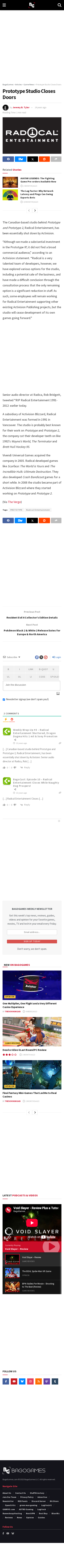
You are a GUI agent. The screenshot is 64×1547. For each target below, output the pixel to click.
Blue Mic (56, 1513)
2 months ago (30, 186)
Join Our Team (9, 1497)
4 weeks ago (31, 1011)
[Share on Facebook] (8, 159)
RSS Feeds (22, 1501)
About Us (7, 1493)
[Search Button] (59, 5)
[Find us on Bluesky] (22, 1381)
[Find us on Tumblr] (55, 1381)
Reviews (9, 1517)
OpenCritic (10, 1505)
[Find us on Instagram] (30, 1381)
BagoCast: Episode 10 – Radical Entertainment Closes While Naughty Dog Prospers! (36, 782)
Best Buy (43, 1513)
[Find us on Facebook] (6, 1381)
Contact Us (20, 1493)
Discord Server (39, 1501)
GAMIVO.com (9, 1509)
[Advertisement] (32, 45)
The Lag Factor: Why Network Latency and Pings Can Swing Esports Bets (36, 194)
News (19, 1517)
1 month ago (28, 1054)
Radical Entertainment (38, 510)
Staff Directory (37, 1493)
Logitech (41, 1509)
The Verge (14, 502)
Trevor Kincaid (13, 1011)
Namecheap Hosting (12, 1513)
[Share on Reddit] (44, 159)
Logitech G (46, 1505)
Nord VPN (30, 1513)
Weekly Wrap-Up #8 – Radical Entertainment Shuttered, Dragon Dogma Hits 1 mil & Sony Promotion (35, 733)
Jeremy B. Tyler (21, 107)
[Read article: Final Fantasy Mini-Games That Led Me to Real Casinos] (32, 1075)
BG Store (54, 1501)
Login (58, 657)
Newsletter (8, 1501)
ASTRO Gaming (26, 1509)
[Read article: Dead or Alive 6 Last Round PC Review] (32, 1031)
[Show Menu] (4, 5)
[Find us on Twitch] (47, 1381)
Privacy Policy (26, 1497)
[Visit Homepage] (31, 5)
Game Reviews (12, 1043)
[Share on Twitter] (32, 159)
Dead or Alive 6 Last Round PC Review (24, 1050)
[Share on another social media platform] (56, 159)
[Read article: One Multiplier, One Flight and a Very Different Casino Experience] (32, 985)
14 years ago (40, 107)
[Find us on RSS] (38, 1381)
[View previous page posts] (29, 210)
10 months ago (30, 202)
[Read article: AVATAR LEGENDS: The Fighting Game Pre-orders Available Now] (10, 182)
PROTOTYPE (16, 510)
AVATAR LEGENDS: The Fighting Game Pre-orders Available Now (38, 180)
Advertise (42, 1497)
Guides (41, 1517)
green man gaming (28, 1505)
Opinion (10, 997)
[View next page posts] (35, 210)
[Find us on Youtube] (14, 1381)
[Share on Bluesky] (20, 159)
